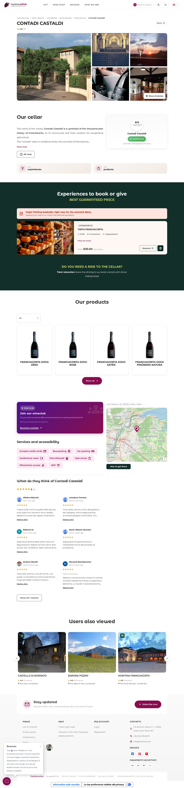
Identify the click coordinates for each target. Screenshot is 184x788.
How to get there (118, 466)
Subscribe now (147, 704)
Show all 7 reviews (29, 598)
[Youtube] (146, 753)
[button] (45, 237)
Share (161, 22)
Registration (100, 732)
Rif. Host (26, 154)
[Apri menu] (162, 4)
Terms (26, 742)
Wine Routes (65, 18)
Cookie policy (29, 737)
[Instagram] (139, 753)
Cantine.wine (23, 18)
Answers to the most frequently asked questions (73, 734)
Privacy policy (29, 732)
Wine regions (38, 18)
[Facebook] (132, 753)
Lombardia (52, 18)
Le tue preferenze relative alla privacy (104, 784)
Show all (90, 380)
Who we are (92, 5)
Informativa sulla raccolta (66, 784)
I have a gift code (66, 727)
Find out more (84, 241)
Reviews (75, 5)
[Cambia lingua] (175, 4)
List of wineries (30, 727)
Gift (45, 5)
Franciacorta (80, 18)
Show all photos (154, 96)
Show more (22, 147)
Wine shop (59, 5)
